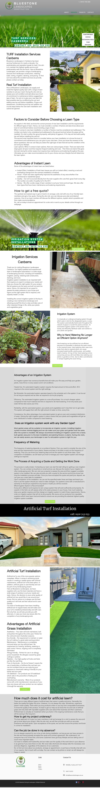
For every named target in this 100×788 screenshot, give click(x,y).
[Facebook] (76, 782)
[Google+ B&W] (81, 782)
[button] (88, 39)
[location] (83, 782)
